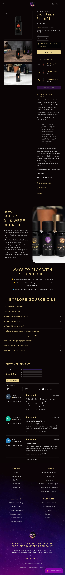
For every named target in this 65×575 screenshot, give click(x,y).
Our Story (16, 474)
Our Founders (16, 478)
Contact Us (47, 516)
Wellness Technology (16, 505)
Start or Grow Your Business (48, 489)
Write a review (12, 380)
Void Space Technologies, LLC (34, 565)
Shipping (38, 27)
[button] (3, 4)
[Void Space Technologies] (32, 537)
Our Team (16, 482)
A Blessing (15, 489)
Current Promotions (16, 523)
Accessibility (42, 569)
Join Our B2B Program (48, 493)
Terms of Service (32, 569)
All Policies (47, 520)
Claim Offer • (47, 87)
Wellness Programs (16, 512)
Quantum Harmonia (16, 520)
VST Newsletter (48, 478)
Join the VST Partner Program (48, 486)
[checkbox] (50, 389)
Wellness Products (16, 508)
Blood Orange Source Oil (52, 63)
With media (47, 389)
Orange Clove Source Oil (52, 79)
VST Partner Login (48, 508)
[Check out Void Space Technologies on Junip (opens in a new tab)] (35, 461)
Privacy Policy (22, 569)
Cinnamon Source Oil (52, 71)
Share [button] (39, 193)
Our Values (16, 486)
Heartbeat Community (48, 474)
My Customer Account (48, 505)
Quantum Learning (16, 516)
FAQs (48, 512)
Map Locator (48, 482)
